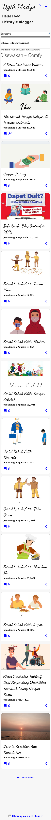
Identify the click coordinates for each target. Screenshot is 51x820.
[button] (46, 76)
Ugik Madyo (18, 6)
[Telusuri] (40, 5)
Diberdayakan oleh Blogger (27, 815)
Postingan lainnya (25, 778)
